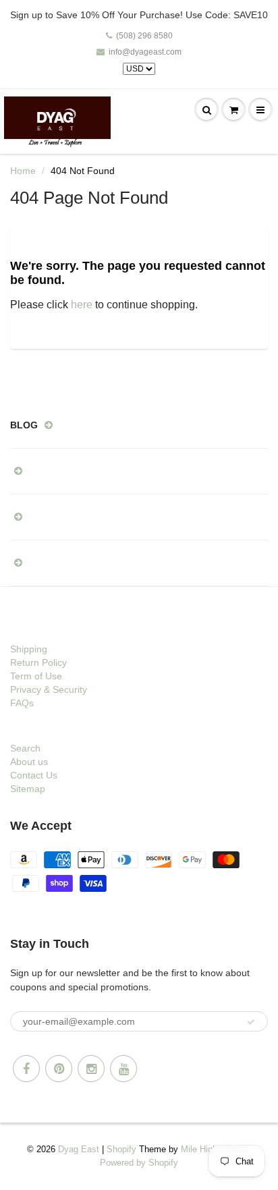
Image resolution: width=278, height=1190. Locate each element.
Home (23, 170)
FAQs (22, 703)
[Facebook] (26, 1068)
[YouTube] (123, 1068)
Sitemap (27, 788)
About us (29, 761)
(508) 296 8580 (144, 35)
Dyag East (78, 1149)
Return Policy (38, 662)
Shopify (121, 1149)
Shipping (28, 649)
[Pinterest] (58, 1068)
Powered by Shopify (139, 1163)
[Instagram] (91, 1068)
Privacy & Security (48, 689)
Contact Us (33, 775)
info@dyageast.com (145, 52)
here (81, 304)
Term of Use (36, 676)
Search (25, 748)
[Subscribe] (251, 1022)
